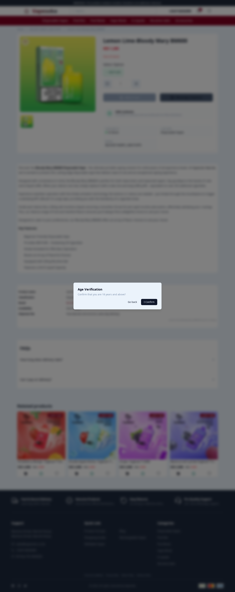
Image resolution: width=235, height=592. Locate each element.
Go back (132, 302)
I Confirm (149, 302)
